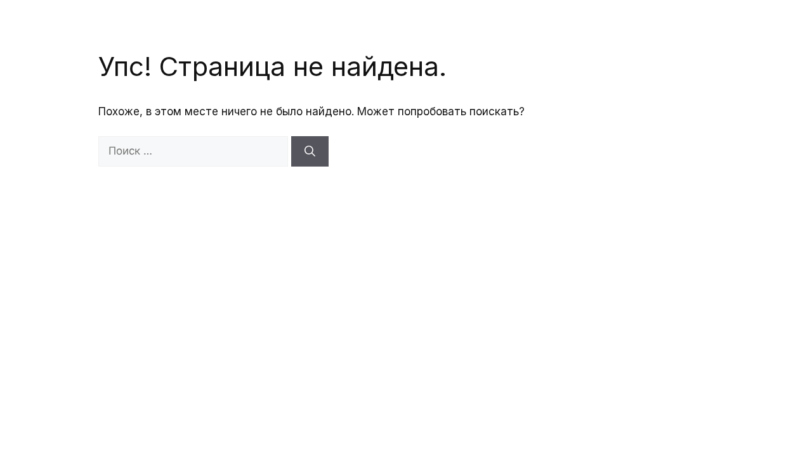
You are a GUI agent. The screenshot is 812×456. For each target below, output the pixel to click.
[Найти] (310, 151)
